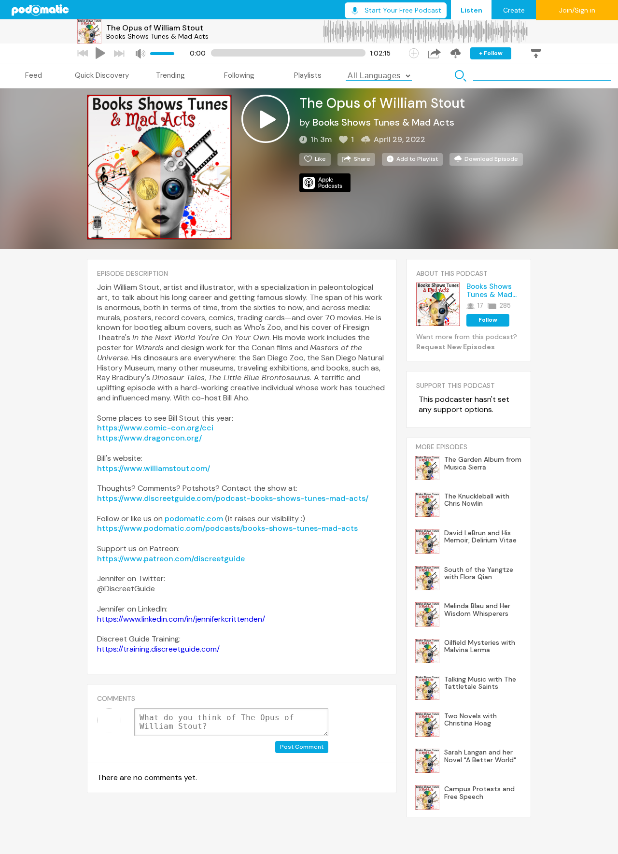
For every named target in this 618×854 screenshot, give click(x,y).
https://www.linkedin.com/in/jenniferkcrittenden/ (181, 619)
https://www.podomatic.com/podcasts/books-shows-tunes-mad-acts (227, 528)
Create (514, 10)
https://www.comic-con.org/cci (155, 428)
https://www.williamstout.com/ (153, 468)
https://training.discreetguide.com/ (158, 649)
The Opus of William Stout (154, 28)
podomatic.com (194, 518)
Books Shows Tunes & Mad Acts (157, 36)
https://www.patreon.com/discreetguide (171, 559)
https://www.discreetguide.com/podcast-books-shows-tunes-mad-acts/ (232, 498)
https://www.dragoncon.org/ (149, 438)
